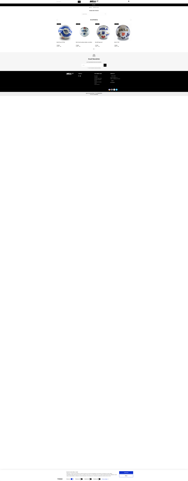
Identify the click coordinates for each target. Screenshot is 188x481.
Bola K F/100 (116, 42)
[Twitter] (80, 76)
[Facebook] (78, 76)
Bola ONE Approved (98, 42)
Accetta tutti (126, 472)
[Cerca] (79, 2)
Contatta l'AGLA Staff (98, 78)
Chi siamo (96, 75)
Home (91, 7)
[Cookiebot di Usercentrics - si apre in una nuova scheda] (60, 479)
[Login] (127, 1)
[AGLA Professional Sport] (94, 1)
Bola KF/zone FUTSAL (61, 42)
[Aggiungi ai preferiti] (65, 39)
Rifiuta (126, 475)
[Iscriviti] (105, 65)
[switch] (81, 479)
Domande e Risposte (97, 79)
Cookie (95, 83)
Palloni (93, 4)
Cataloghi (96, 77)
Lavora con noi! (97, 84)
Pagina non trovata (96, 7)
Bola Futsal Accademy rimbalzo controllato (84, 42)
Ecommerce (94, 94)
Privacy (95, 80)
